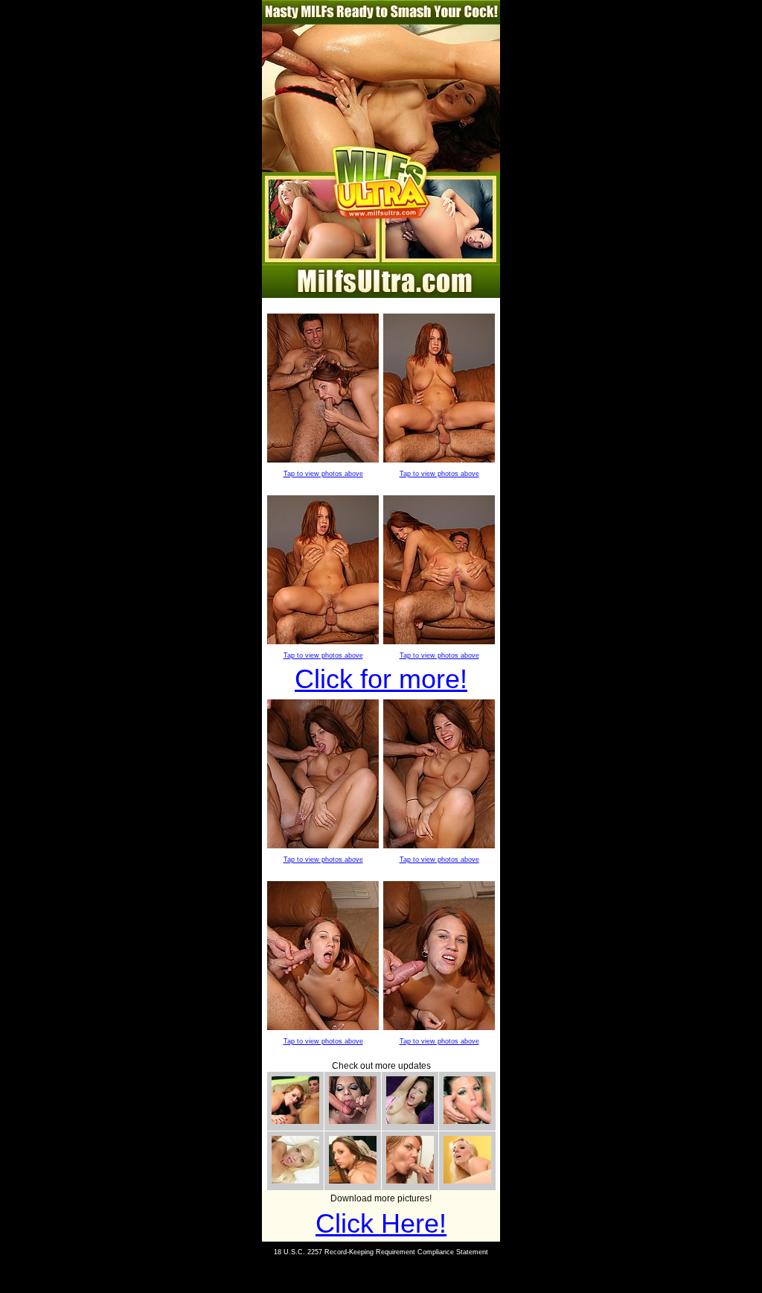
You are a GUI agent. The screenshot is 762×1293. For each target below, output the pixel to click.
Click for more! (381, 679)
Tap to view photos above (323, 473)
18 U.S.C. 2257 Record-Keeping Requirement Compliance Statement (381, 1252)
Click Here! (381, 1223)
